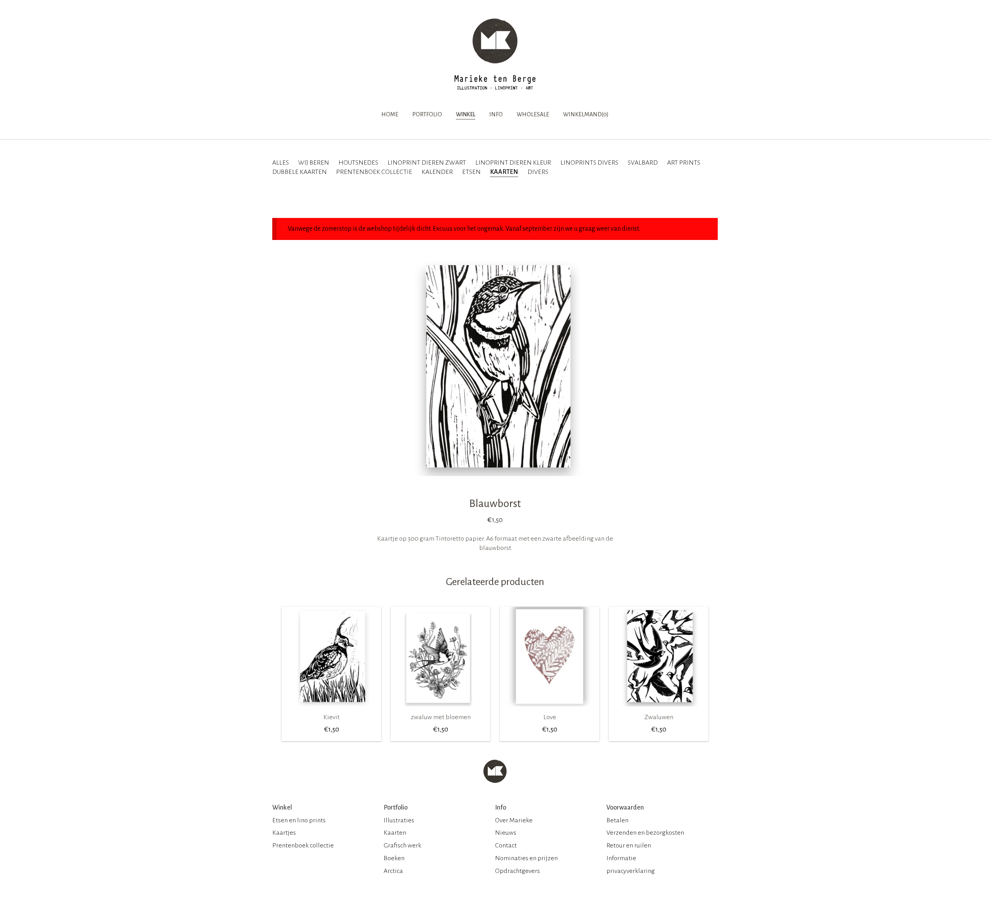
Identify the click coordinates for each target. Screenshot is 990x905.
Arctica (393, 871)
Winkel (465, 114)
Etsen (471, 171)
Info (496, 114)
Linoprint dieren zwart (426, 162)
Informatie (621, 858)
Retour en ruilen (628, 845)
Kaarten (504, 171)
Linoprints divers (589, 162)
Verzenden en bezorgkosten (645, 832)
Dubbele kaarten (299, 171)
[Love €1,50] (549, 709)
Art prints (683, 162)
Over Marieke (514, 820)
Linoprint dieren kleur (513, 162)
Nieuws (505, 832)
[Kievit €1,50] (331, 709)
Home (389, 114)
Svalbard (643, 162)
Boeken (394, 858)
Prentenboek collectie (374, 171)
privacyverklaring (630, 871)
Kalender (437, 171)
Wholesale (533, 114)
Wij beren (313, 162)
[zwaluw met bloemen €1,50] (440, 709)
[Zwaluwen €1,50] (658, 709)
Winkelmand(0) (586, 114)
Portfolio (427, 114)
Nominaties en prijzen (526, 858)
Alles (280, 162)
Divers (537, 171)
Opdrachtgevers (517, 871)
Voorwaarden (625, 807)
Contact (506, 845)
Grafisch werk (402, 845)
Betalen (617, 820)
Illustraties (399, 820)
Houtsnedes (358, 162)
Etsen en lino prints (299, 820)
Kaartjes (284, 832)
